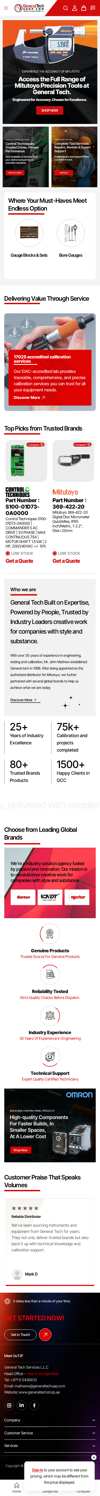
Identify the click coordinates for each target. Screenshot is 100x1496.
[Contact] (92, 8)
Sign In (37, 1470)
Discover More (27, 397)
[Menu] (6, 8)
